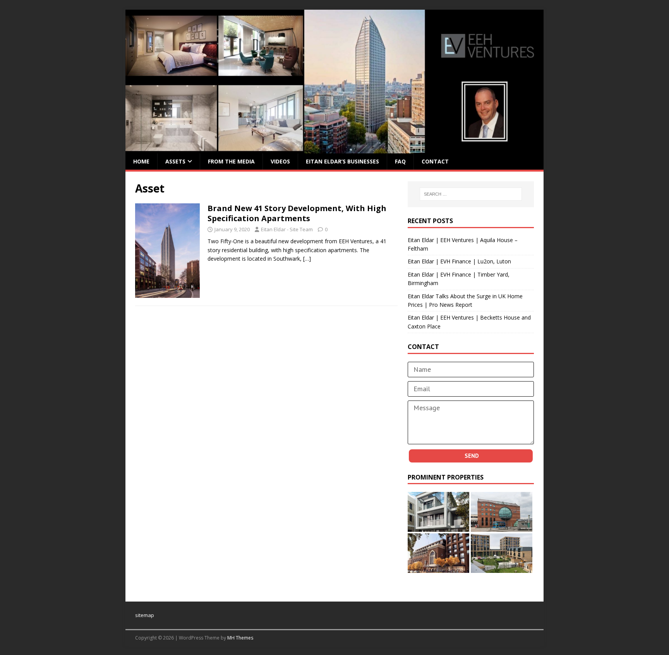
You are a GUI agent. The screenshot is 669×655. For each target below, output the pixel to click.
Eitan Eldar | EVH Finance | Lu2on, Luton (459, 261)
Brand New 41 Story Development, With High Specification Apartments (297, 213)
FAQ (400, 161)
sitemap (144, 615)
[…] (307, 258)
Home (141, 161)
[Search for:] (471, 194)
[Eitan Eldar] (334, 148)
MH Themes (240, 637)
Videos (280, 161)
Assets (175, 161)
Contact (435, 161)
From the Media (231, 161)
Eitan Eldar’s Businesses (342, 161)
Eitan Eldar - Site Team (287, 229)
